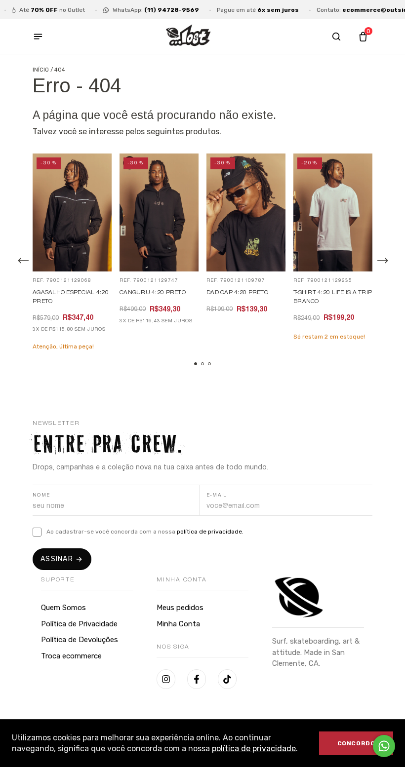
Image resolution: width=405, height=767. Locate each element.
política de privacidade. (210, 531)
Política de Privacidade (79, 623)
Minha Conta (178, 623)
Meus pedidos (180, 607)
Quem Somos (63, 607)
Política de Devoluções (79, 639)
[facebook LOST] (196, 679)
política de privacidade (254, 748)
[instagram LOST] (166, 679)
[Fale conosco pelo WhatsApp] (384, 746)
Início (41, 70)
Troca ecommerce (71, 656)
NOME (41, 495)
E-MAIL (216, 495)
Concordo (356, 743)
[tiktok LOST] (227, 679)
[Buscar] (336, 36)
